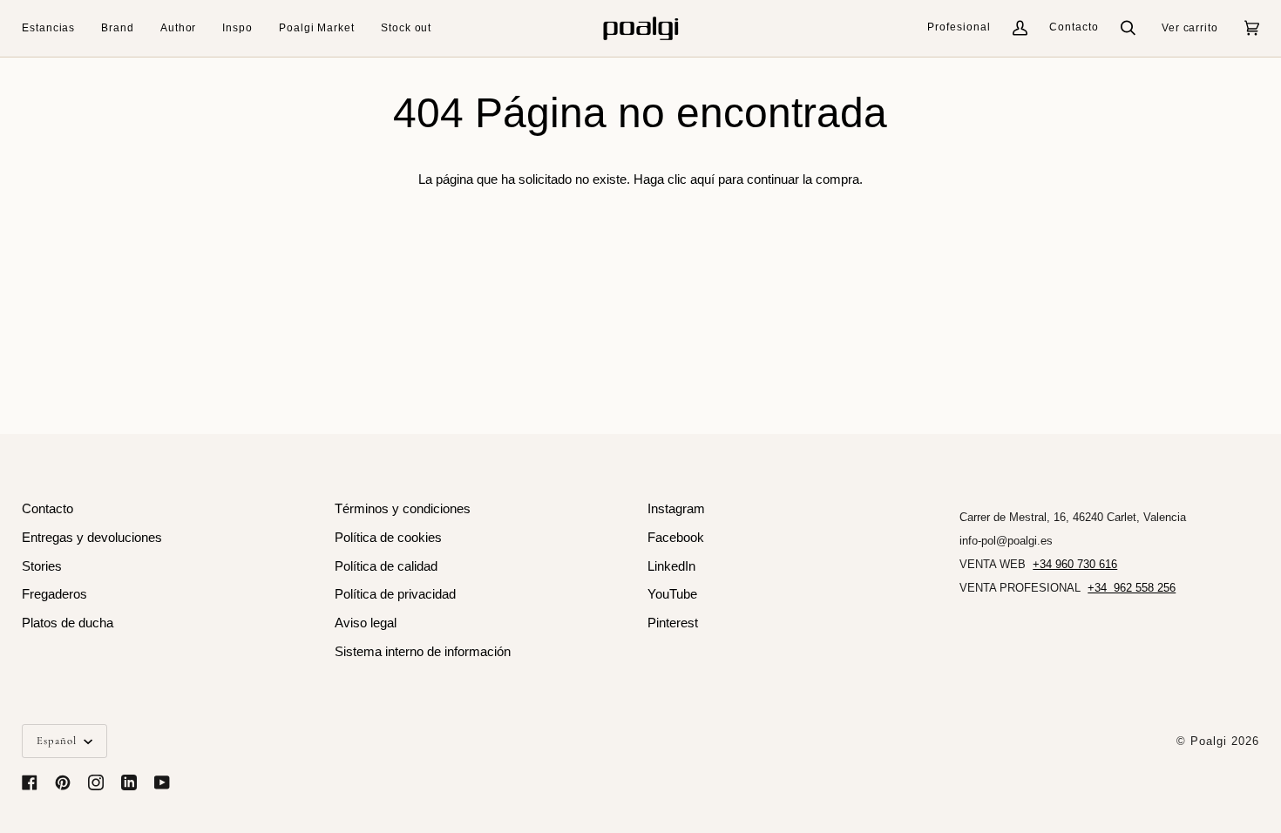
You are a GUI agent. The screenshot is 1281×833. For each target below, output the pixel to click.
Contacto (1074, 27)
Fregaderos (54, 594)
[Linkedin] (129, 782)
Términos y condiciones (403, 509)
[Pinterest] (63, 782)
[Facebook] (29, 782)
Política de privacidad (395, 594)
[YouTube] (162, 782)
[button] (55, 28)
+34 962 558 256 (1132, 587)
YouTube (672, 594)
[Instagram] (96, 782)
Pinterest (672, 623)
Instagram (676, 509)
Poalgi (1208, 741)
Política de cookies (388, 538)
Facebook (675, 538)
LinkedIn (671, 566)
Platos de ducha (67, 623)
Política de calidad (386, 566)
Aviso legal (365, 623)
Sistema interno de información (423, 652)
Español (58, 741)
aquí (702, 179)
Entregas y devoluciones (92, 538)
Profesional (959, 27)
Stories (42, 566)
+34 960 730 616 (1075, 564)
